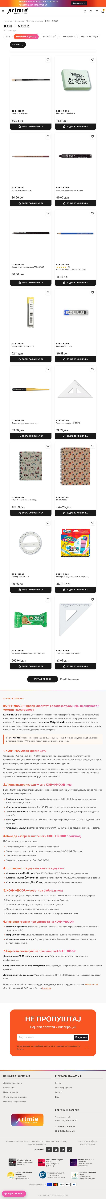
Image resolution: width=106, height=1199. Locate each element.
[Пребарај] (85, 11)
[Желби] (97, 11)
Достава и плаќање (12, 1083)
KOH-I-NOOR (91, 984)
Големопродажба (63, 1087)
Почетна (8, 21)
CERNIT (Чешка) (68, 36)
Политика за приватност (14, 1101)
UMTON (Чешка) (49, 36)
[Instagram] (56, 1149)
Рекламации (9, 1087)
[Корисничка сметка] (91, 11)
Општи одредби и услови (14, 1097)
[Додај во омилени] (47, 59)
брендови (46, 988)
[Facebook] (49, 1149)
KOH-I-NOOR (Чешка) (26, 36)
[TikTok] (69, 1149)
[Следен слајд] (46, 80)
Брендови (19, 21)
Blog (57, 1097)
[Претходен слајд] (15, 80)
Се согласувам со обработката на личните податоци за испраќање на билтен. (48, 1047)
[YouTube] (62, 1149)
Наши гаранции (10, 1092)
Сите (8, 36)
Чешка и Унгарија (34, 21)
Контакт (59, 1092)
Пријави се (81, 1037)
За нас (58, 1083)
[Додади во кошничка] (30, 127)
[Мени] (3, 11)
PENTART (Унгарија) (89, 36)
